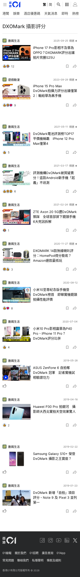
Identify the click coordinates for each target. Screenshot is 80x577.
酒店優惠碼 (32, 13)
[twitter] (75, 540)
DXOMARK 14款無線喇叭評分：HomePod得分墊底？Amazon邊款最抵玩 (53, 256)
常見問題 (8, 560)
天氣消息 (50, 13)
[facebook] (42, 540)
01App (61, 553)
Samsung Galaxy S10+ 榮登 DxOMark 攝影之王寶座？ (54, 456)
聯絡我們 (23, 560)
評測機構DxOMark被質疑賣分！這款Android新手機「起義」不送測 (54, 178)
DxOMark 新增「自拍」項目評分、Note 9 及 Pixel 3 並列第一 (55, 497)
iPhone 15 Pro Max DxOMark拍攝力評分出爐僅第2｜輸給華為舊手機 (55, 91)
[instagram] (50, 540)
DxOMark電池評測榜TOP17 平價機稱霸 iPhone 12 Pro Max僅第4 (55, 139)
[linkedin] (66, 540)
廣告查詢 (47, 553)
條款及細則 (54, 560)
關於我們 (20, 553)
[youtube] (58, 540)
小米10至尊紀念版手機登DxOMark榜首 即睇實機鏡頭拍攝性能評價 (55, 294)
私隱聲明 (37, 560)
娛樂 (16, 13)
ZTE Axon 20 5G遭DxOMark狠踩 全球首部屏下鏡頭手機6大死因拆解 (55, 217)
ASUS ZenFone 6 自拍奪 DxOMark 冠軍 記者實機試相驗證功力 (54, 373)
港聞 (5, 13)
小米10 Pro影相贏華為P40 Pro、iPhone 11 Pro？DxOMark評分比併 (52, 333)
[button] (67, 66)
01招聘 (34, 553)
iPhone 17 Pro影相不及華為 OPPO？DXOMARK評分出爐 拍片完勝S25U (54, 53)
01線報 (6, 553)
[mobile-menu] (4, 4)
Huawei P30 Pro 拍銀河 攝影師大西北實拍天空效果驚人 (54, 409)
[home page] (14, 4)
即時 (65, 13)
